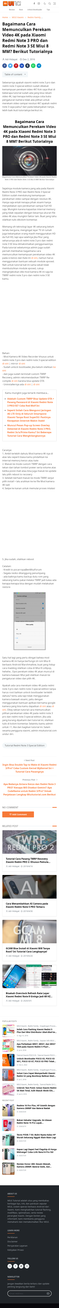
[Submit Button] (48, 1293)
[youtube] (9, 1266)
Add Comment (19, 814)
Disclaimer (12, 1241)
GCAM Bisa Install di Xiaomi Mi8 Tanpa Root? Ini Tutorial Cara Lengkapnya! (28, 950)
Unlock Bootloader (34, 9)
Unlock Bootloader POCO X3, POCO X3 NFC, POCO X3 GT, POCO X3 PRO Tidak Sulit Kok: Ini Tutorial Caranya (36, 1061)
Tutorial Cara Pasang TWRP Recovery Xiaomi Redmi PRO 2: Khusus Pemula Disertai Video (27, 862)
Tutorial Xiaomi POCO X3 (27, 1055)
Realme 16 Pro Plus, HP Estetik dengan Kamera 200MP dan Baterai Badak (36, 1107)
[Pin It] (16, 65)
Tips (48, 9)
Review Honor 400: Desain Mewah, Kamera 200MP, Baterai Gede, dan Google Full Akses (34, 1167)
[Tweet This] (10, 65)
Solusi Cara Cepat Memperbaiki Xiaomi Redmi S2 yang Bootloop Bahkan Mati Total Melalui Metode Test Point (36, 1076)
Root (21, 9)
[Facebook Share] (4, 65)
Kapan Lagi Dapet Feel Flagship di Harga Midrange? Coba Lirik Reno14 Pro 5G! (37, 1150)
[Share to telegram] (39, 65)
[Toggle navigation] (54, 3)
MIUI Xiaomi (22, 1026)
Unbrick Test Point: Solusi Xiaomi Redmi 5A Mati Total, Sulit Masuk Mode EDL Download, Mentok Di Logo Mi (36, 1090)
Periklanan (12, 1237)
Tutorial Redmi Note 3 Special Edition (25, 745)
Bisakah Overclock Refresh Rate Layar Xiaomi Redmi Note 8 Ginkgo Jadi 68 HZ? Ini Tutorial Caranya (29, 996)
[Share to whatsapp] (33, 65)
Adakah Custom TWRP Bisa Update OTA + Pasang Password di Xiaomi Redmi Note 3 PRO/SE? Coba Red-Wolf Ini (30, 402)
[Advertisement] (29, 314)
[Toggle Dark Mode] (44, 3)
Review (12, 9)
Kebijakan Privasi (15, 1250)
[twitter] (21, 1266)
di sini (34, 257)
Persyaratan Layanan (17, 1245)
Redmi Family (33, 1026)
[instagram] (39, 3)
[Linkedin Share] (21, 65)
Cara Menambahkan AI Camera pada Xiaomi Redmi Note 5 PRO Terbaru (27, 905)
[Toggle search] (49, 3)
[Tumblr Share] (27, 65)
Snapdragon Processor (49, 1026)
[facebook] (34, 3)
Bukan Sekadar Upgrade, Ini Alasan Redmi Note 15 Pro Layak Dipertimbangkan (34, 1123)
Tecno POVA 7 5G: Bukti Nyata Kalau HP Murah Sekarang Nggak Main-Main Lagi (36, 1136)
